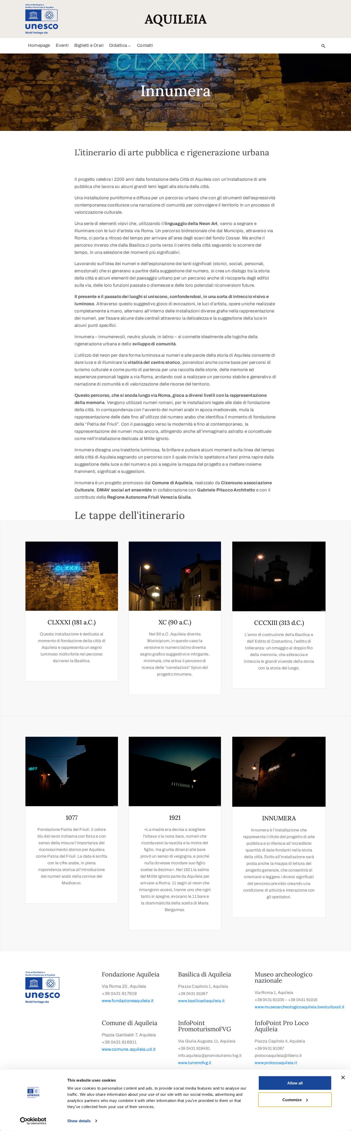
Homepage (39, 45)
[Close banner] (343, 1077)
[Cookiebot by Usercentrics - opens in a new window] (33, 1121)
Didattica (118, 45)
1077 (72, 818)
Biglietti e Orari (89, 45)
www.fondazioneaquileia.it (128, 1000)
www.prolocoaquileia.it (276, 1063)
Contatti (145, 45)
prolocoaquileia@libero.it (278, 1055)
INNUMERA (279, 818)
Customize (292, 1099)
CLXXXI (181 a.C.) (72, 622)
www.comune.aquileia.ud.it (129, 1049)
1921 (175, 818)
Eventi (62, 45)
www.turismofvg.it (194, 1063)
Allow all (295, 1083)
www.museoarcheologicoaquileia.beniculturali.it (300, 1007)
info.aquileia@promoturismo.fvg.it (210, 1055)
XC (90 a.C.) (175, 622)
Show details (79, 1121)
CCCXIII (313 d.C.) (279, 623)
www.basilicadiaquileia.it (201, 1001)
